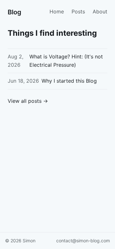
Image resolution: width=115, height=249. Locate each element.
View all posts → (28, 101)
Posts (78, 11)
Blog (14, 12)
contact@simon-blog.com (83, 240)
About (100, 11)
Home (57, 11)
